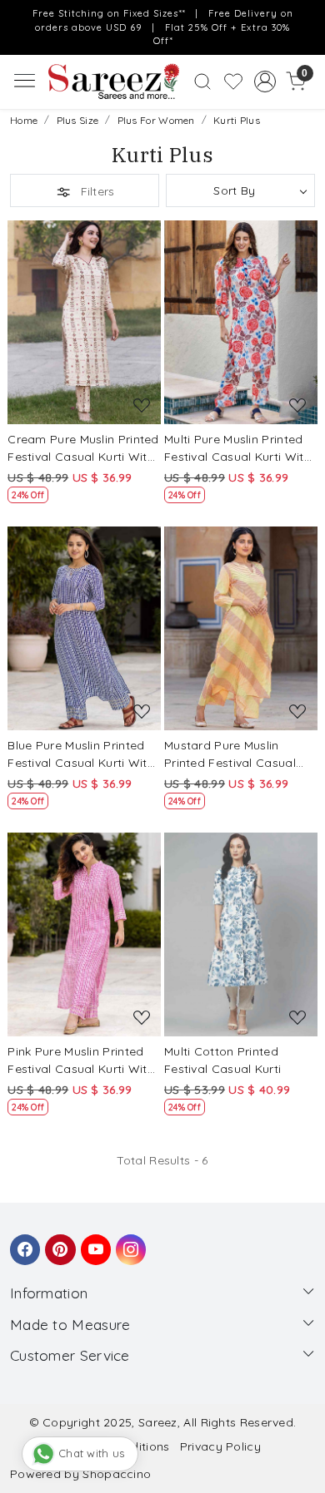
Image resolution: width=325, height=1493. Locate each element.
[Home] (113, 81)
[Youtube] (93, 1241)
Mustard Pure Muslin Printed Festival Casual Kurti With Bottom (230, 755)
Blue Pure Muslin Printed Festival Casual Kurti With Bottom (81, 755)
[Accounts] (264, 81)
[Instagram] (128, 1241)
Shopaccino (116, 1473)
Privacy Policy (220, 1446)
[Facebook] (22, 1241)
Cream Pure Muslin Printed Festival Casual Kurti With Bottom (83, 449)
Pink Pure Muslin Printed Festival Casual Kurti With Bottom (81, 1061)
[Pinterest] (57, 1241)
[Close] (307, 18)
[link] (203, 81)
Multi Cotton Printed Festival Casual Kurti (222, 1060)
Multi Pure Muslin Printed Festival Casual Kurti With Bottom (237, 449)
